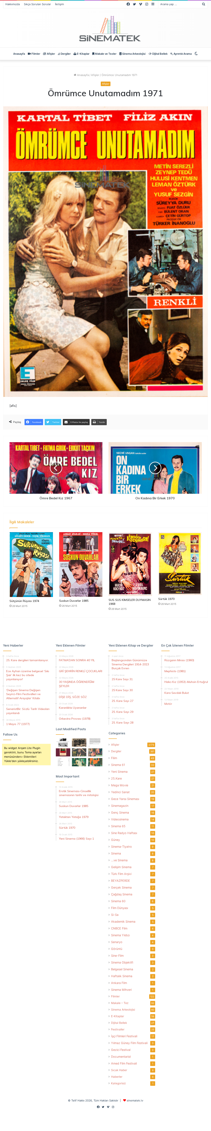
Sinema (116, 853)
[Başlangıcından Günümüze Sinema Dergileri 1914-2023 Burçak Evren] (63, 752)
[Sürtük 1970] (180, 563)
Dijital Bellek (160, 53)
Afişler (50, 53)
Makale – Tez (119, 1003)
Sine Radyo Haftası (124, 833)
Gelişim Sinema (121, 867)
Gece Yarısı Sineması (125, 799)
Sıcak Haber (119, 1070)
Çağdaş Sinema (121, 894)
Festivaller (117, 1029)
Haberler (116, 1076)
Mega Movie (119, 785)
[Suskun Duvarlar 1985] (81, 564)
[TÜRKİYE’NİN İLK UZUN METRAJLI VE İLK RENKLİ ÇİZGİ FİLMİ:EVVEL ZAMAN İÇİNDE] (63, 742)
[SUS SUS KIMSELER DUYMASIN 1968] (130, 564)
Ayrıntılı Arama (182, 53)
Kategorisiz (118, 1083)
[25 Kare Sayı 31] (79, 752)
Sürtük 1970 (166, 599)
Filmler (35, 53)
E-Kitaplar (82, 53)
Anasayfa (19, 53)
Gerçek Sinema (121, 887)
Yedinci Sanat (120, 792)
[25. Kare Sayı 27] (79, 762)
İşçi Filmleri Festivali (124, 1036)
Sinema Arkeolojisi (133, 53)
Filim (114, 758)
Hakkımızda (12, 4)
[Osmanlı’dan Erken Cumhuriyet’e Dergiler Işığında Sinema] (95, 742)
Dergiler (65, 53)
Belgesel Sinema (122, 969)
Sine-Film (117, 955)
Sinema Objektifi (122, 962)
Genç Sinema (120, 812)
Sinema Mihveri (121, 989)
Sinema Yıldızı (120, 935)
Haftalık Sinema (121, 976)
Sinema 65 (118, 826)
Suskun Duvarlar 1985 (73, 601)
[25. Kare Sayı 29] (95, 762)
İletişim (59, 4)
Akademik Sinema (123, 921)
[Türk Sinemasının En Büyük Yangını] (79, 742)
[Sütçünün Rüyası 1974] (31, 564)
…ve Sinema (119, 860)
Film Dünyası (119, 908)
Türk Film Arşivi (121, 874)
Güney (115, 839)
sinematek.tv (135, 1100)
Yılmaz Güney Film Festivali (129, 1043)
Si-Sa (114, 914)
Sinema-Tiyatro (121, 846)
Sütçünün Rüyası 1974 (24, 601)
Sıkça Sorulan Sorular (37, 4)
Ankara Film (119, 983)
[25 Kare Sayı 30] (95, 752)
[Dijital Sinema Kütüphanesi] (105, 28)
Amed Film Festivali (124, 1063)
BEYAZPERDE (120, 880)
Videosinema (120, 819)
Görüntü (116, 949)
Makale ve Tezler (105, 53)
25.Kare (116, 778)
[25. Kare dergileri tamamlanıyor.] (63, 762)
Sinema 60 (118, 901)
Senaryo (116, 942)
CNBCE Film (119, 928)
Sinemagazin (119, 805)
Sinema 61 (118, 765)
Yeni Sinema (119, 771)
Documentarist (121, 1056)
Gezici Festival (120, 1049)
